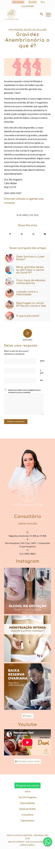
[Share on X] (21, 234)
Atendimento (18, 2)
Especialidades (27, 803)
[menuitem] (18, 2)
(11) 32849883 (28, 6)
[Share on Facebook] (10, 234)
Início (27, 791)
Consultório (27, 814)
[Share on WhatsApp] (33, 234)
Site (41, 380)
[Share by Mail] (45, 234)
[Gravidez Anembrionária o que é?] (27, 67)
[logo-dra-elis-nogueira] (23, 15)
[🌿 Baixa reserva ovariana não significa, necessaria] (27, 686)
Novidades (16, 30)
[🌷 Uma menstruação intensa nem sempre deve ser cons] (27, 638)
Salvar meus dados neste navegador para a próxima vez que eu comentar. (24, 391)
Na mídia (33, 2)
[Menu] (47, 15)
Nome (42, 362)
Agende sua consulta (28, 785)
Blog (43, 2)
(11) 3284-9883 (27, 553)
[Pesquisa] (40, 15)
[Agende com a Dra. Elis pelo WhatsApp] (47, 841)
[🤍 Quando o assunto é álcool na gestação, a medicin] (27, 591)
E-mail (41, 373)
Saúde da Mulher (35, 30)
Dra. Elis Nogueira (27, 797)
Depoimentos (27, 820)
